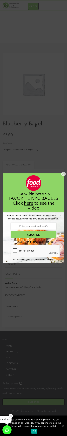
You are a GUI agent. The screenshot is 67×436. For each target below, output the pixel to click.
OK (34, 431)
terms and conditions (43, 242)
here (28, 203)
